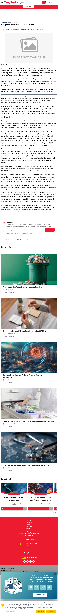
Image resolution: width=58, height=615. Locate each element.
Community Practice (16, 239)
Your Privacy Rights (29, 535)
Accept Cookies (40, 611)
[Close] (55, 603)
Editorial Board (29, 526)
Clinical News (26, 239)
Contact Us (29, 528)
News (31, 572)
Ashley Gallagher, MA (10, 333)
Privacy (29, 532)
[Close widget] (55, 574)
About (29, 521)
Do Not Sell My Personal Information (29, 533)
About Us (25, 572)
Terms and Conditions (29, 530)
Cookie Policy (22, 608)
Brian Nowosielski (9, 289)
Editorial (29, 524)
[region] (29, 608)
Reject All (51, 611)
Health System (5, 239)
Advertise (29, 522)
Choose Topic (27, 6)
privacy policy (31, 233)
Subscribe (49, 230)
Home (18, 572)
